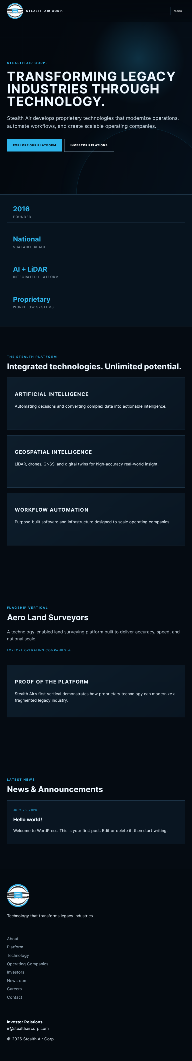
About (12, 938)
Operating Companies (27, 963)
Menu (178, 11)
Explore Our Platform (34, 145)
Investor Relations (89, 145)
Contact (14, 997)
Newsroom (17, 980)
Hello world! (27, 820)
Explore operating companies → (39, 650)
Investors (15, 972)
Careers (14, 988)
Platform (15, 946)
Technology (18, 955)
